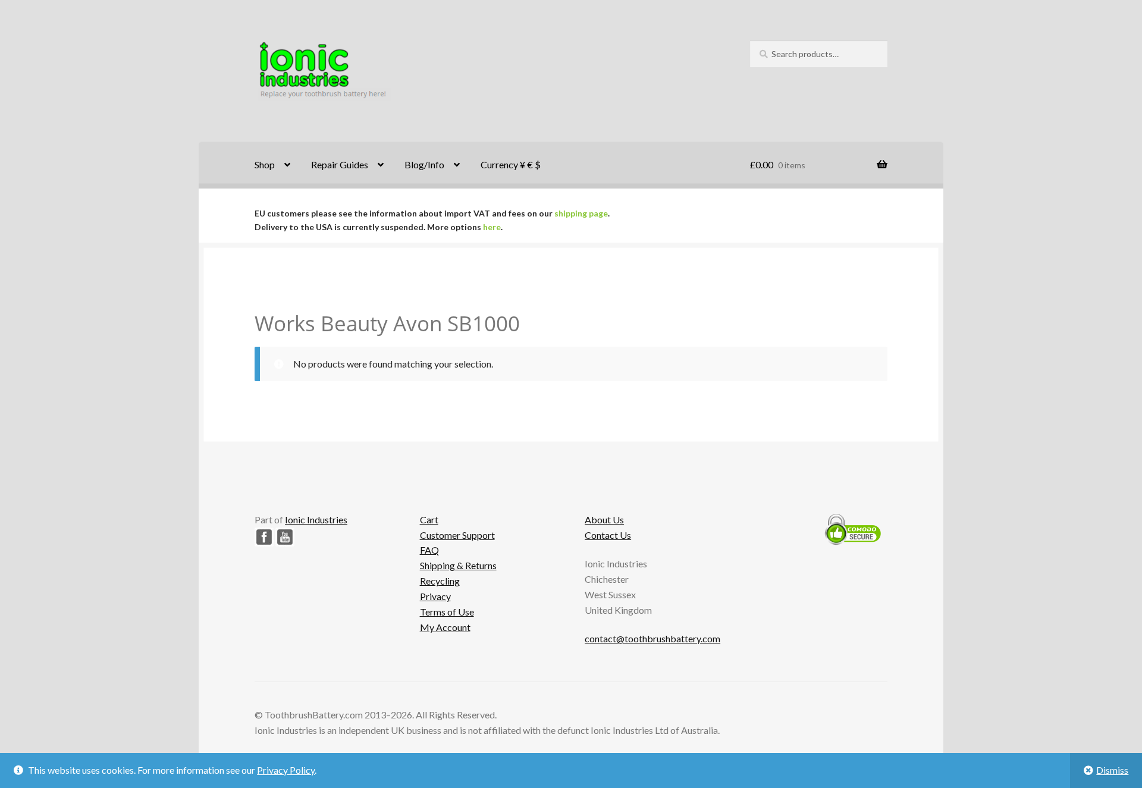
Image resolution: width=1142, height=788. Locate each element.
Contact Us (608, 535)
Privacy (435, 596)
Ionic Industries (316, 519)
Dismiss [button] (1112, 770)
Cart (429, 519)
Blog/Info (424, 164)
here (492, 227)
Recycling (440, 580)
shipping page (581, 213)
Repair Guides (339, 164)
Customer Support (457, 535)
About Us (604, 519)
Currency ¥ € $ (511, 164)
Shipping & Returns (458, 565)
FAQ (429, 549)
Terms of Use (447, 611)
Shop (265, 164)
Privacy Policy (286, 770)
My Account (445, 627)
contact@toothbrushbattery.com (652, 638)
